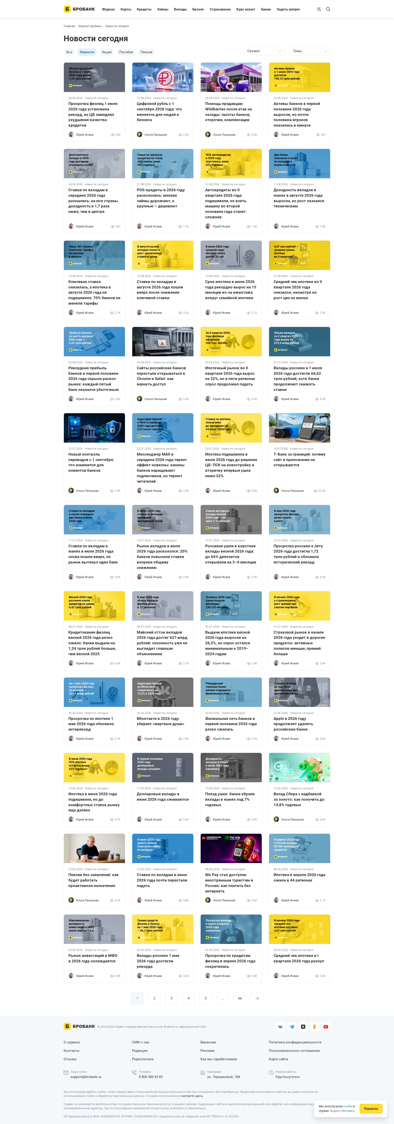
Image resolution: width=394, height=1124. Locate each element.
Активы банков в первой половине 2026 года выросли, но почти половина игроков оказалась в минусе (297, 114)
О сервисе (72, 1042)
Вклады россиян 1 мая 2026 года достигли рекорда (158, 961)
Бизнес (198, 9)
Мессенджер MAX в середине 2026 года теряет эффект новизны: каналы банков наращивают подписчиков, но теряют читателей (162, 468)
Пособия (126, 52)
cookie (347, 1106)
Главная (69, 26)
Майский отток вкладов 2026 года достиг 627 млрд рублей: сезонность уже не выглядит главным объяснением (162, 643)
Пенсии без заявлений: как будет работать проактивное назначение (93, 880)
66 (240, 998)
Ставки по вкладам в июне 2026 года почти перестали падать (162, 880)
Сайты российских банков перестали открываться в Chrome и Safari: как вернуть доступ (161, 376)
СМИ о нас (140, 1042)
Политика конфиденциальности (295, 1042)
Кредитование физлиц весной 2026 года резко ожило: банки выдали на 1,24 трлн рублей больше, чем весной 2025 (92, 643)
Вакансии (208, 1042)
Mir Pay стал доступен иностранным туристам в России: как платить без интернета (229, 882)
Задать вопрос (288, 9)
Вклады (180, 9)
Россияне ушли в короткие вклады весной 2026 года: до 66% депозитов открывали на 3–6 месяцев (230, 554)
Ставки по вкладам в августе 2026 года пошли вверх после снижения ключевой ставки (160, 289)
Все (69, 52)
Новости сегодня (96, 98)
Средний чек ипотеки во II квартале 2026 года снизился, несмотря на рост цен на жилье (298, 289)
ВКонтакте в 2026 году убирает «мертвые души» (160, 721)
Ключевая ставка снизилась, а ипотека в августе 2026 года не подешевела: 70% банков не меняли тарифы (94, 292)
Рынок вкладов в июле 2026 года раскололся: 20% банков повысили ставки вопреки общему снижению (162, 557)
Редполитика (142, 1059)
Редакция (140, 1051)
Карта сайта (278, 1059)
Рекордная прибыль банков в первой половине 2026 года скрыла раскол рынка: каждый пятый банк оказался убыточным (93, 379)
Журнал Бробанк (90, 26)
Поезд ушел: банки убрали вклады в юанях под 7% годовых (230, 799)
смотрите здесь (192, 1096)
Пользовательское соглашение (294, 1051)
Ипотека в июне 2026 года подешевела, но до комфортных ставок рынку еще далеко (94, 802)
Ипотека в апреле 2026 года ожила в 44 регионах (299, 877)
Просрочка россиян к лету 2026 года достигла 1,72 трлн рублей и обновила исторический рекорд (298, 554)
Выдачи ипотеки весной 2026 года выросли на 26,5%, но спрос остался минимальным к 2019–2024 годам (227, 643)
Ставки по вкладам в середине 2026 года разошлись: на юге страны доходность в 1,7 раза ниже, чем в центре (93, 201)
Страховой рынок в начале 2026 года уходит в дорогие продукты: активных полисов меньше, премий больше (299, 643)
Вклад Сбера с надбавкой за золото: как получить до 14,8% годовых (299, 799)
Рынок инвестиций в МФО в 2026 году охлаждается (92, 958)
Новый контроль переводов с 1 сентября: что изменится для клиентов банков (91, 462)
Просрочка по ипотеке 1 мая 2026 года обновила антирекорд (91, 724)
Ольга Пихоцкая (156, 134)
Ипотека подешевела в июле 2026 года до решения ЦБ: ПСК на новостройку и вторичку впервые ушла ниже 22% (231, 465)
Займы (162, 9)
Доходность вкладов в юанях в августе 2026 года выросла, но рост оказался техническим (299, 198)
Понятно (371, 1109)
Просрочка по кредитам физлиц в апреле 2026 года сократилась (230, 961)
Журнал (108, 9)
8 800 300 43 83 (151, 1077)
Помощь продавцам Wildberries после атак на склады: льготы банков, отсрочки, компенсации (228, 111)
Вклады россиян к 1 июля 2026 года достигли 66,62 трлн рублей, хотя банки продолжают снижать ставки (298, 379)
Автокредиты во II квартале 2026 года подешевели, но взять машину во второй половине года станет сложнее (225, 203)
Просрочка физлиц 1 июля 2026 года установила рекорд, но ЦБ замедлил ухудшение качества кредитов (93, 114)
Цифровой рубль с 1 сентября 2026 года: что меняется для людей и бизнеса (159, 111)
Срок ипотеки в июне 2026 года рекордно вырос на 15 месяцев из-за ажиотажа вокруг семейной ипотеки (230, 289)
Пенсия (146, 52)
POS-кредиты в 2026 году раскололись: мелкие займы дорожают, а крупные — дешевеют (161, 198)
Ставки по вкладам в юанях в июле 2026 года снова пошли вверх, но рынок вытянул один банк (93, 554)
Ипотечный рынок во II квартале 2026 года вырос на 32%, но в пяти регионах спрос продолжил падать (230, 376)
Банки (266, 9)
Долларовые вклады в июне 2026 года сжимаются (163, 797)
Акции (106, 52)
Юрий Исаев (84, 134)
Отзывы (70, 1059)
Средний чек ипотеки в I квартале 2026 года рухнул (299, 958)
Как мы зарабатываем (218, 1059)
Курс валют (245, 9)
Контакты (72, 1051)
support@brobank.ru (85, 1077)
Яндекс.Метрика (342, 1111)
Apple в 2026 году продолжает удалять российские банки (293, 724)
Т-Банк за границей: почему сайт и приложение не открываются (300, 459)
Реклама (207, 1051)
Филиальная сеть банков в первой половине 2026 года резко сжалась (231, 724)
